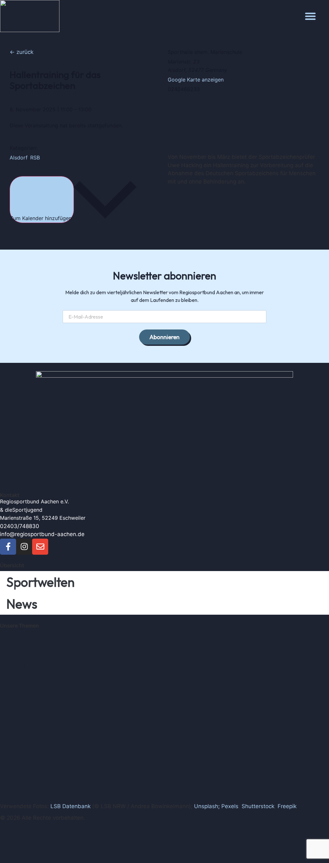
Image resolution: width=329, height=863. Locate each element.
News (21, 604)
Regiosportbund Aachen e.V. (34, 501)
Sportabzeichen (50, 735)
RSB (35, 157)
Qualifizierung (45, 687)
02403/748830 (19, 526)
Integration (37, 640)
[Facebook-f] (8, 547)
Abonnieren (164, 337)
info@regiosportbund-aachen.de (42, 534)
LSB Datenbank (70, 806)
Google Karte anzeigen (196, 79)
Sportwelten (40, 582)
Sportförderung (50, 759)
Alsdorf (18, 157)
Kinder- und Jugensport (72, 664)
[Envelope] (40, 547)
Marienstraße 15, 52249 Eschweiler (42, 518)
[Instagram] (24, 547)
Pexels (229, 806)
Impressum (37, 841)
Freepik (287, 806)
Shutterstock (258, 806)
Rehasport (35, 711)
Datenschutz (116, 841)
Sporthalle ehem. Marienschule (205, 52)
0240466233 (184, 89)
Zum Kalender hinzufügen (41, 218)
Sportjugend (27, 510)
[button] (310, 16)
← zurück (21, 52)
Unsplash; (207, 806)
